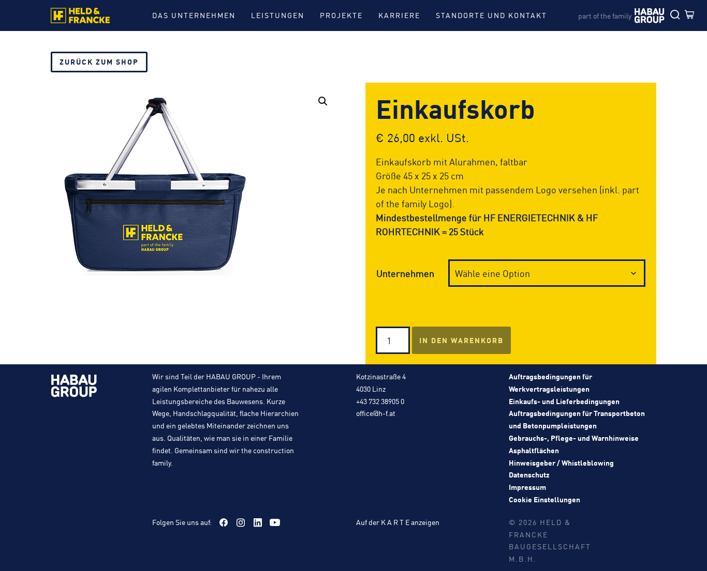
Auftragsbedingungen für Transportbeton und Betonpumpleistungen (577, 419)
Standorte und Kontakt (491, 15)
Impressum (527, 487)
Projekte (341, 15)
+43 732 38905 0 (380, 401)
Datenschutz (529, 474)
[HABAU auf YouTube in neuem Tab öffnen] (275, 522)
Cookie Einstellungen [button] (544, 499)
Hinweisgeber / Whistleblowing (561, 462)
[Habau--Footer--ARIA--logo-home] (74, 387)
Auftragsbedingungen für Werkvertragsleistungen (550, 382)
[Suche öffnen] (677, 15)
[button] (323, 101)
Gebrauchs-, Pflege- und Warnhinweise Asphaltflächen (574, 444)
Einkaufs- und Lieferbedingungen (564, 401)
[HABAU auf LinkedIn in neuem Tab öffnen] (258, 522)
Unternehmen (405, 273)
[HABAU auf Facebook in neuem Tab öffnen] (223, 522)
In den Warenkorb (461, 340)
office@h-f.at (375, 413)
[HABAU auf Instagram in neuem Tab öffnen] (240, 522)
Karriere (399, 15)
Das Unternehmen (193, 15)
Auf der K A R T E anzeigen (397, 522)
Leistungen (277, 15)
